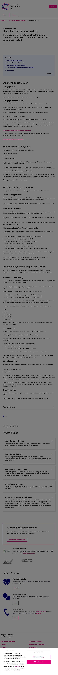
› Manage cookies (38, 652)
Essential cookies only (38, 657)
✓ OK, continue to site (38, 661)
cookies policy (17, 666)
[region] (29, 661)
